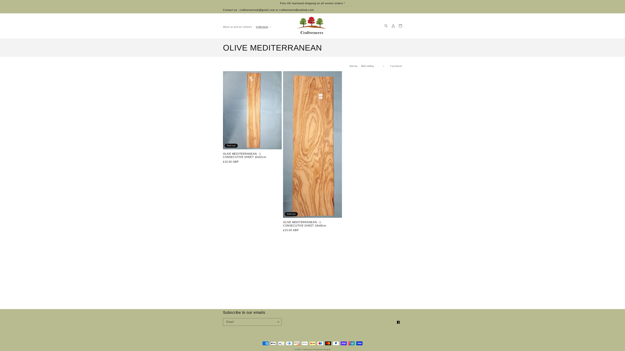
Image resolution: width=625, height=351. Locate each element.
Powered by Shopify (322, 349)
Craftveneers (307, 349)
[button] (263, 26)
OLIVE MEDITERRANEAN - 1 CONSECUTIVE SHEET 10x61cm (244, 155)
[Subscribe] (277, 322)
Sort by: (353, 66)
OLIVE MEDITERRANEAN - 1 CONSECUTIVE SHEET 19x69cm (304, 224)
